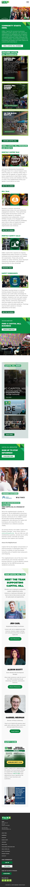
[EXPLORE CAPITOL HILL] (11, 139)
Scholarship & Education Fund (8, 846)
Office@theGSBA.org (6, 829)
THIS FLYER (16, 773)
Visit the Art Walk (9, 77)
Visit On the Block (9, 131)
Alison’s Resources (15, 686)
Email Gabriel (15, 731)
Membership (4, 835)
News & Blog (4, 844)
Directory (4, 837)
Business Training (5, 853)
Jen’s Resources (15, 638)
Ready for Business (6, 851)
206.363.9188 (5, 827)
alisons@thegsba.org (8, 533)
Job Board (4, 842)
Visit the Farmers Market (11, 105)
